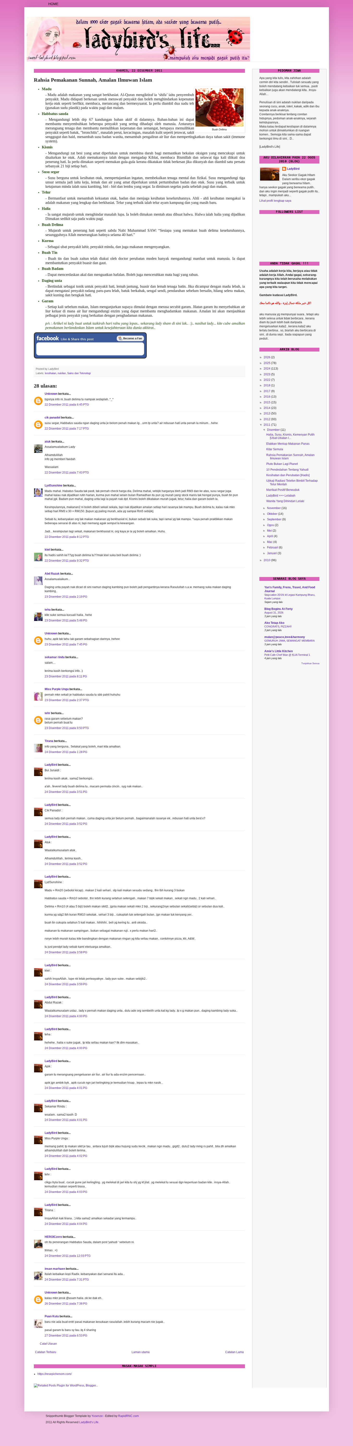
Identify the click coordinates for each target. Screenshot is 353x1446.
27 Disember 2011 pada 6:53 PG (66, 1335)
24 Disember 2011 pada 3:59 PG (66, 984)
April (270, 536)
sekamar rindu (55, 657)
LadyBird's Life (88, 1422)
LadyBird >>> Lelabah (280, 495)
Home (53, 4)
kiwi (47, 549)
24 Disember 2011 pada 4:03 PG (66, 1192)
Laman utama (141, 1352)
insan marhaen (55, 1268)
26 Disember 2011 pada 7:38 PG (66, 1303)
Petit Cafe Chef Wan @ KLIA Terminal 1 (287, 654)
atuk (48, 441)
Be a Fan (130, 338)
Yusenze (97, 1416)
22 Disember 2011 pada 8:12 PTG (67, 537)
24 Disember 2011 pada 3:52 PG (66, 824)
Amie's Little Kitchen (278, 651)
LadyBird (51, 764)
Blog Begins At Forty (278, 609)
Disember (273, 429)
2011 (267, 424)
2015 (267, 402)
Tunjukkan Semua (310, 663)
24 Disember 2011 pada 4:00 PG (66, 1016)
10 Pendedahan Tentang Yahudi (287, 469)
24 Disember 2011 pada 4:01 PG (66, 1088)
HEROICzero (53, 1237)
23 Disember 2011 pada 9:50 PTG (67, 728)
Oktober (272, 514)
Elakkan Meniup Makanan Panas (288, 443)
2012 (267, 419)
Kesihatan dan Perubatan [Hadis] (288, 475)
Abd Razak (52, 573)
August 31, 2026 (273, 612)
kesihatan (50, 373)
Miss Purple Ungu (57, 689)
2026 (267, 357)
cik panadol (52, 417)
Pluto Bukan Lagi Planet (282, 464)
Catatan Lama (234, 1352)
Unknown (51, 393)
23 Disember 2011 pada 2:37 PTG (67, 700)
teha (48, 609)
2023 (267, 374)
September (274, 519)
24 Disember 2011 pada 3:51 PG (66, 792)
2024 (267, 368)
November (274, 508)
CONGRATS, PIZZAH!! (278, 626)
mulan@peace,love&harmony (284, 637)
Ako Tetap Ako (274, 623)
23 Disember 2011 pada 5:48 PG (66, 620)
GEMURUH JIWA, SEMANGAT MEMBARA (289, 640)
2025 (267, 363)
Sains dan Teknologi (79, 373)
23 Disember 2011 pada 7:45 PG (66, 644)
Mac (270, 542)
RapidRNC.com (128, 1416)
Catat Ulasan (48, 1343)
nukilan (62, 373)
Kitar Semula (274, 449)
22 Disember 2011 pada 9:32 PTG (67, 560)
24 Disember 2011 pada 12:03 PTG (68, 1256)
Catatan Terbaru (45, 1352)
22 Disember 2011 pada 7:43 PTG (67, 472)
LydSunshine (53, 485)
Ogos (271, 525)
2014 (267, 408)
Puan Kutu (52, 1316)
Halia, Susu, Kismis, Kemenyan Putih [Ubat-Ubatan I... (290, 436)
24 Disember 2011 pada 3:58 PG (66, 952)
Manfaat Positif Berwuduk (282, 490)
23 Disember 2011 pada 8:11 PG (66, 676)
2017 (267, 391)
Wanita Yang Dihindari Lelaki (285, 501)
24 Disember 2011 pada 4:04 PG (66, 1224)
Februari (273, 547)
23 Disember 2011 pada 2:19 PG (66, 596)
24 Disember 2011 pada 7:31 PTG (67, 1279)
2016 (267, 396)
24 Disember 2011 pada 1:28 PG (66, 752)
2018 (267, 385)
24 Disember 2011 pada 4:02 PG (66, 1156)
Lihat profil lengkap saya (275, 200)
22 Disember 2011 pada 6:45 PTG (67, 404)
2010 (267, 560)
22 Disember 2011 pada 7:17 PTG (67, 428)
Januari (272, 553)
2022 (267, 380)
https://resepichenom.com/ (54, 1374)
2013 (267, 413)
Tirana (49, 741)
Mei (270, 530)
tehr (47, 713)
